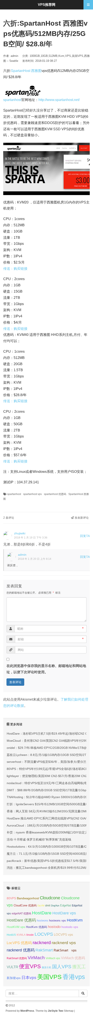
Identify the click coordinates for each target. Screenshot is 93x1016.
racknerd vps (64, 942)
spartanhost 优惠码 (55, 494)
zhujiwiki (19, 533)
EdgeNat (65, 905)
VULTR (12, 967)
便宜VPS (30, 966)
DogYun (55, 905)
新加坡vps (14, 978)
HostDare (41, 912)
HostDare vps (64, 913)
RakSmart (44, 950)
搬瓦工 (79, 966)
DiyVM (40, 905)
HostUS (11, 934)
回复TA (85, 536)
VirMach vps (53, 958)
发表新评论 (81, 517)
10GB (44, 55)
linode (30, 934)
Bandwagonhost (28, 898)
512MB (53, 55)
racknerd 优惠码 (21, 950)
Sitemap (69, 1010)
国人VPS (61, 966)
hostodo (54, 927)
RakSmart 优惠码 (17, 958)
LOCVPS (44, 934)
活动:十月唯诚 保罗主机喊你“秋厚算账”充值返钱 (39, 839)
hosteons (42, 920)
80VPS (11, 898)
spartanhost (12, 100)
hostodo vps (69, 927)
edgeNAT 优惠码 (21, 913)
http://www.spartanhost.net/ (59, 100)
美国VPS (77, 55)
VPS (68, 55)
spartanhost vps (32, 494)
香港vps (74, 976)
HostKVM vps (16, 927)
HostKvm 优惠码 (36, 927)
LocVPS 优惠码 (19, 943)
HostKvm (75, 920)
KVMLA (21, 934)
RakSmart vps (65, 950)
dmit (47, 905)
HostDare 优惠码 (21, 920)
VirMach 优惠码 (73, 958)
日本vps (28, 977)
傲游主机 (46, 967)
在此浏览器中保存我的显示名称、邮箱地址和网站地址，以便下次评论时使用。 (46, 669)
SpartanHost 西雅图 (26, 71)
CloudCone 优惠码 (25, 905)
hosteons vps (57, 920)
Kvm (61, 55)
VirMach (36, 957)
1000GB (35, 55)
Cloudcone (50, 897)
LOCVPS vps (63, 934)
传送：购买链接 (15, 268)
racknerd (42, 942)
